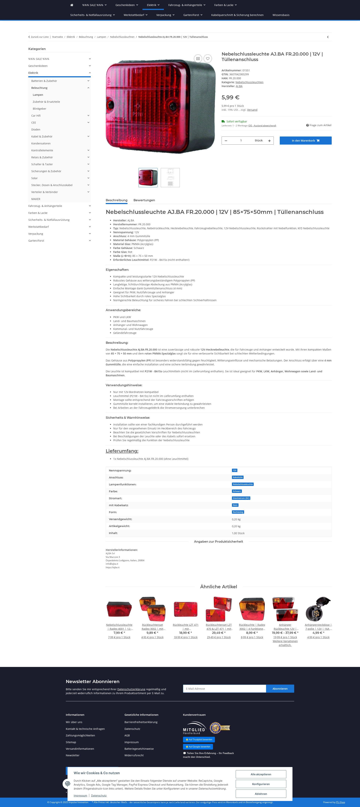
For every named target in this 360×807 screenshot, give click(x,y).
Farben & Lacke (37, 213)
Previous (112, 623)
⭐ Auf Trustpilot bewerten (199, 739)
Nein (235, 505)
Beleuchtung (39, 88)
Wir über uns (74, 722)
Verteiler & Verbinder (44, 192)
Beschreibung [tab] (117, 200)
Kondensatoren (41, 143)
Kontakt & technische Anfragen (85, 729)
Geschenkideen (38, 66)
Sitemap (71, 742)
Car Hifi (35, 115)
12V (234, 470)
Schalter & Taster (42, 164)
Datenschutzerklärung (131, 689)
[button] (59, 58)
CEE (33, 122)
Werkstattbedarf (38, 227)
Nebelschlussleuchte (243, 484)
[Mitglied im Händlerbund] (195, 728)
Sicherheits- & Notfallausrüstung (49, 220)
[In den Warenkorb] (109, 49)
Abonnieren (280, 688)
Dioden (35, 129)
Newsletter (73, 755)
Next (325, 623)
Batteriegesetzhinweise (139, 748)
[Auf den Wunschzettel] (208, 58)
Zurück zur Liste (40, 36)
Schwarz (237, 491)
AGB (127, 735)
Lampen (38, 95)
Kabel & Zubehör (41, 136)
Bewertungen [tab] (144, 200)
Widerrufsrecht (134, 755)
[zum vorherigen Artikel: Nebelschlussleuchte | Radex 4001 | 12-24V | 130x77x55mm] (328, 37)
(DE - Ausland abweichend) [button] (262, 125)
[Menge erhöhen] (269, 140)
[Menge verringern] (226, 140)
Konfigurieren (261, 784)
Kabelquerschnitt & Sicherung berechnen (237, 15)
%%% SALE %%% (38, 59)
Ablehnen (261, 793)
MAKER (35, 199)
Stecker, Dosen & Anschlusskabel (52, 185)
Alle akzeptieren (261, 774)
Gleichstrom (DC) (241, 498)
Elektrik (33, 73)
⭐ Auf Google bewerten (198, 746)
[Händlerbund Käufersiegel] (219, 728)
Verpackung (35, 233)
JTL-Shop (340, 802)
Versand (252, 110)
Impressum (80, 795)
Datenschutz (99, 795)
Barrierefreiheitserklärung (141, 722)
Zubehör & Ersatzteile (46, 101)
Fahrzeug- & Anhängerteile (45, 206)
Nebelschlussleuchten (249, 82)
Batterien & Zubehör (44, 81)
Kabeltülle (238, 477)
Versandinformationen (80, 748)
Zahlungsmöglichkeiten (80, 735)
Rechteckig (238, 512)
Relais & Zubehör (42, 157)
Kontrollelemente (42, 150)
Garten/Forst (36, 240)
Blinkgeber (39, 108)
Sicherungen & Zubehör (46, 171)
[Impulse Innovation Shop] (72, 5)
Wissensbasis (281, 15)
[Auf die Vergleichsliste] (198, 58)
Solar (34, 178)
